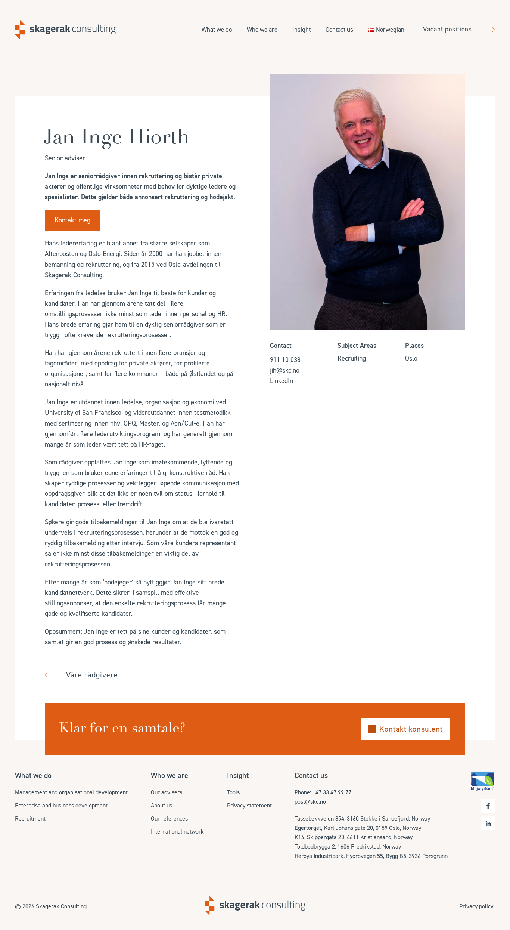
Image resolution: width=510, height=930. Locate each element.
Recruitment (30, 818)
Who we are (262, 29)
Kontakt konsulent (411, 729)
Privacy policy (476, 906)
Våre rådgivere (92, 675)
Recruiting (352, 358)
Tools (233, 792)
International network (177, 831)
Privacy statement (249, 805)
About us (161, 805)
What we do (217, 29)
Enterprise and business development (61, 805)
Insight (301, 29)
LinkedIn (281, 380)
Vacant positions (448, 29)
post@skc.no (310, 802)
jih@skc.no (284, 370)
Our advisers (166, 792)
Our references (169, 818)
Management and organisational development (71, 792)
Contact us (339, 29)
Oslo (411, 358)
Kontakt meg (72, 220)
